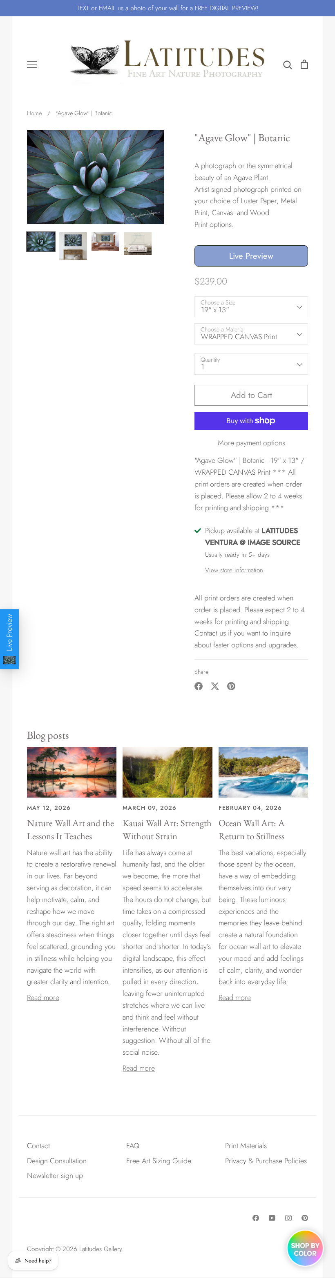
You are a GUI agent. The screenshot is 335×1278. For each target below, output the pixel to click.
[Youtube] (272, 1218)
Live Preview (251, 256)
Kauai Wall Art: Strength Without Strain (167, 829)
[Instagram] (288, 1218)
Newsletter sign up (55, 1175)
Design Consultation (57, 1161)
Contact (38, 1145)
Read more (43, 997)
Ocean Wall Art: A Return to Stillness (252, 829)
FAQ (132, 1145)
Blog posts (48, 735)
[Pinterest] (305, 1218)
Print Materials (246, 1145)
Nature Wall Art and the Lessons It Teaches (70, 829)
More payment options (251, 443)
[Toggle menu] (32, 64)
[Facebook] (256, 1218)
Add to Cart (251, 395)
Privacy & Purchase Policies (266, 1161)
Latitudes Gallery (100, 1249)
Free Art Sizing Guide (158, 1161)
